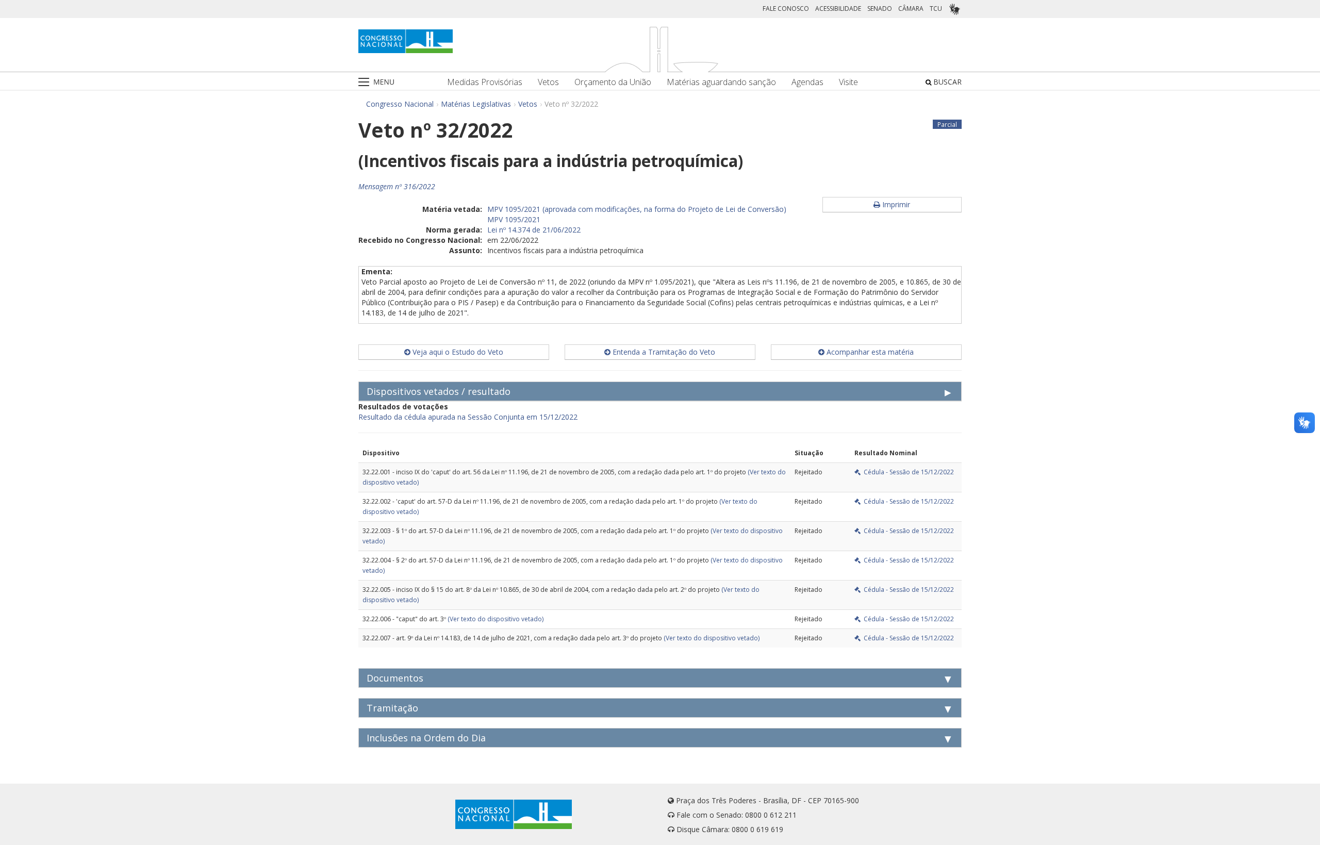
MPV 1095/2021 (513, 219)
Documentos (395, 678)
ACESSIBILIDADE (838, 8)
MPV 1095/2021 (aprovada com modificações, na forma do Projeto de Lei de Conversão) (636, 209)
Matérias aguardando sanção (721, 82)
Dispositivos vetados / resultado (438, 391)
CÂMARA (910, 8)
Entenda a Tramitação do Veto (662, 352)
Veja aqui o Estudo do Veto (456, 352)
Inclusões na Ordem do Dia (426, 738)
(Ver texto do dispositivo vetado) (495, 619)
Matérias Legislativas (476, 104)
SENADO (879, 8)
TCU (936, 8)
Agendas (807, 82)
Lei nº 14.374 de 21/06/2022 (534, 230)
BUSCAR (946, 82)
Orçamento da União (612, 82)
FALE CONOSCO (786, 8)
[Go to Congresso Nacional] (405, 41)
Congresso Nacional (400, 104)
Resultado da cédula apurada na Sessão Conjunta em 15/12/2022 (468, 417)
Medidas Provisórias (484, 82)
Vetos (548, 82)
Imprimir (895, 204)
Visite (848, 82)
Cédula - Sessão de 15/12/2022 (907, 472)
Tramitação (392, 708)
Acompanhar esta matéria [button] (869, 352)
